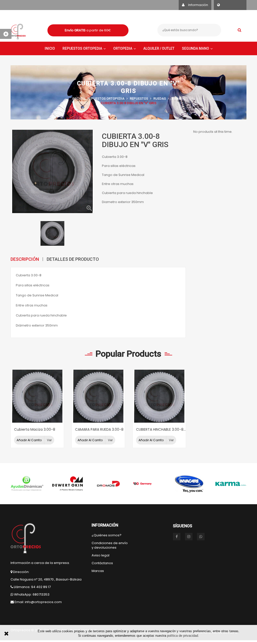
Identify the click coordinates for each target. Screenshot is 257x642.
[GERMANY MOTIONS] (149, 483)
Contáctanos (102, 563)
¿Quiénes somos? (106, 535)
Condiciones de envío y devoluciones (110, 545)
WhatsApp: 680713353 (31, 594)
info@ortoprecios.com (43, 602)
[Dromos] (108, 483)
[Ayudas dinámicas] (27, 483)
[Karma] (230, 483)
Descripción (25, 259)
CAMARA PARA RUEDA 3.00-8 (99, 429)
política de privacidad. (183, 635)
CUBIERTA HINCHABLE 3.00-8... (161, 429)
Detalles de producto (73, 259)
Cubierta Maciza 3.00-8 (34, 429)
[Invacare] (189, 483)
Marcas (98, 571)
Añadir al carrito (29, 440)
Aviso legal (100, 555)
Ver (49, 440)
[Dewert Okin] (67, 483)
